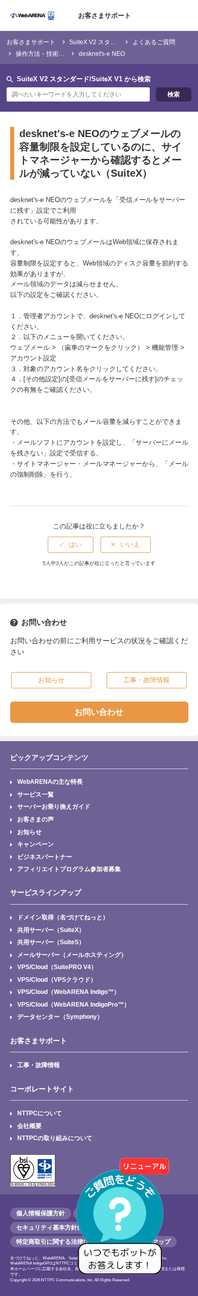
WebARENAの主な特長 (50, 781)
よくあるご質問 (154, 42)
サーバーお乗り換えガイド (53, 806)
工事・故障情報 (38, 1064)
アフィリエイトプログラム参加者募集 (69, 869)
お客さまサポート (104, 15)
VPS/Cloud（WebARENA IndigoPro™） (73, 1004)
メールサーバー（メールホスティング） (72, 954)
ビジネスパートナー (44, 856)
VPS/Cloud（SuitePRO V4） (57, 966)
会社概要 (29, 1125)
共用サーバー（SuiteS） (51, 942)
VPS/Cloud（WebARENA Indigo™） (68, 991)
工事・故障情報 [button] (146, 680)
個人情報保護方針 (40, 1213)
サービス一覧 (35, 794)
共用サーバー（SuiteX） (51, 929)
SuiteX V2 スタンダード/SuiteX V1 (116, 42)
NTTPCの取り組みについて (54, 1138)
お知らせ (29, 831)
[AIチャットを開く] (123, 1221)
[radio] (70, 545)
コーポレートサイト (42, 1089)
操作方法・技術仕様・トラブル (58, 53)
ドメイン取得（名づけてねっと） (63, 917)
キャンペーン (35, 844)
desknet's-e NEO (102, 53)
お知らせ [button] (51, 680)
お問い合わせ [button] (99, 712)
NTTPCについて (39, 1113)
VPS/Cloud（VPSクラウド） (56, 979)
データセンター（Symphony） (60, 1016)
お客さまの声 (35, 819)
